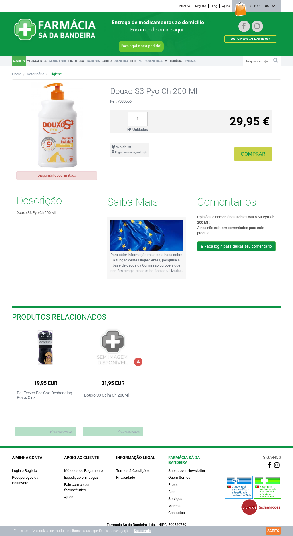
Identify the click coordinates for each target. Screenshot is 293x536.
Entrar (182, 6)
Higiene (56, 74)
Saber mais (142, 531)
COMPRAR (253, 154)
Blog (214, 6)
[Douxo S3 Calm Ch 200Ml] (113, 347)
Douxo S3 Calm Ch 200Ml (106, 395)
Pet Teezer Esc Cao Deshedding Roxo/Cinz (44, 395)
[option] (45, 382)
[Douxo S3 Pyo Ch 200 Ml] (56, 125)
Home (17, 74)
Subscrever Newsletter (253, 39)
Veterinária (35, 74)
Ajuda (226, 6)
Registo (200, 6)
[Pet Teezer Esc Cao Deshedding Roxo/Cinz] (45, 347)
